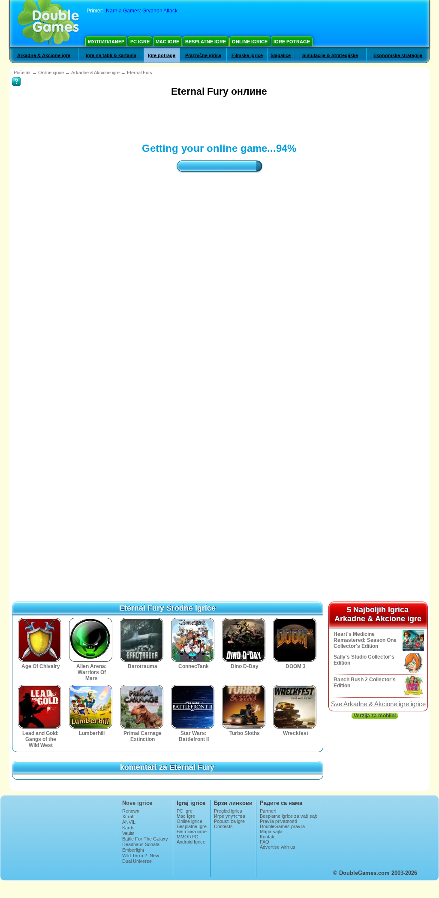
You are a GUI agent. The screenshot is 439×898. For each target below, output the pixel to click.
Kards (128, 827)
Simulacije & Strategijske (330, 55)
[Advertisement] (168, 119)
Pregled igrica (228, 810)
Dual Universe (137, 861)
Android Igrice (191, 841)
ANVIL (128, 822)
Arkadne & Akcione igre (43, 55)
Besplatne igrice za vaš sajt (288, 816)
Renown (130, 810)
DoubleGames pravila (282, 826)
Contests (223, 826)
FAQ (264, 841)
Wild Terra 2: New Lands (140, 858)
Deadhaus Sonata (140, 844)
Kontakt (268, 836)
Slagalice (281, 55)
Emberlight (133, 850)
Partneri (268, 810)
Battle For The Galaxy (145, 838)
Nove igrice (137, 803)
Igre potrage (292, 41)
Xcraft (128, 816)
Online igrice (250, 41)
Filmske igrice (247, 55)
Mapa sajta (271, 831)
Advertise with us (277, 847)
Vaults (128, 833)
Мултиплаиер (106, 41)
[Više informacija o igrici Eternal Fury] (16, 76)
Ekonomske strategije (397, 55)
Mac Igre (167, 41)
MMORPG (187, 836)
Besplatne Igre (205, 41)
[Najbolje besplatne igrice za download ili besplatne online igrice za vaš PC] (48, 23)
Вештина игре (192, 831)
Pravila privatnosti (278, 821)
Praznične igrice (203, 55)
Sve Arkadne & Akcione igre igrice (378, 704)
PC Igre (140, 41)
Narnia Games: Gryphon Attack (141, 11)
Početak (22, 72)
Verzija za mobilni (375, 716)
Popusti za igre (229, 821)
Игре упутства (229, 816)
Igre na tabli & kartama (111, 55)
